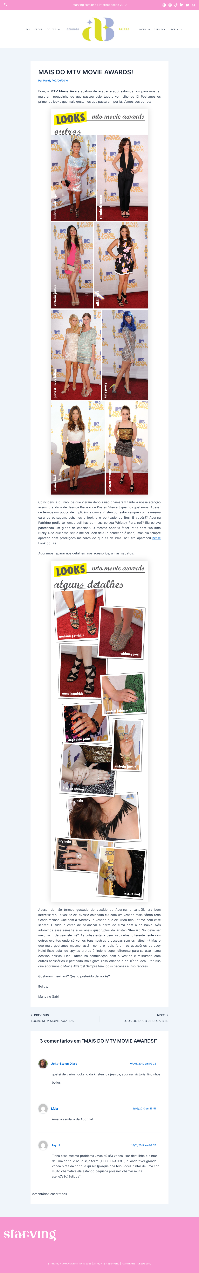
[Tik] (176, 5)
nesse (156, 538)
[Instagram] (170, 5)
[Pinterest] (164, 5)
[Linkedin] (181, 5)
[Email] (193, 5)
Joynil (55, 1145)
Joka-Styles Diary (64, 1064)
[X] (187, 5)
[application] (58, 29)
